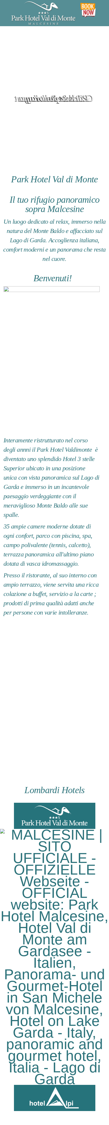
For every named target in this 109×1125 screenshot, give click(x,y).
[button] (96, 94)
